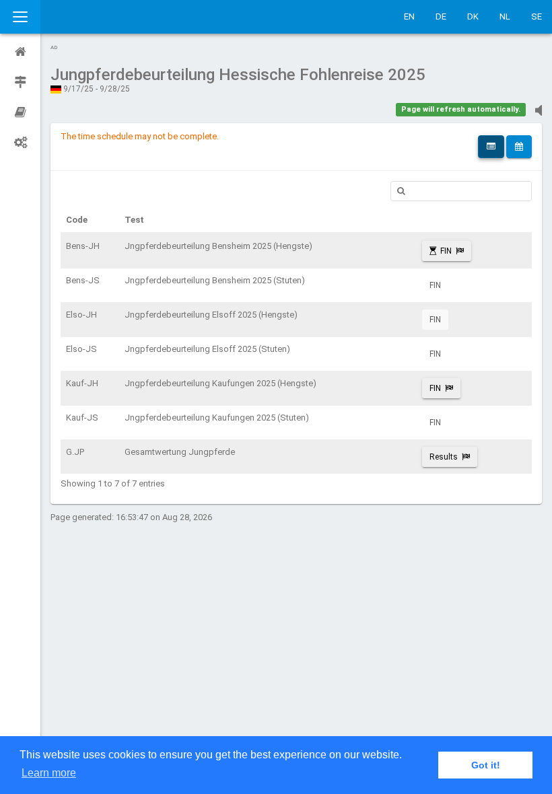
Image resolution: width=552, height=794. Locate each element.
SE (536, 16)
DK (473, 16)
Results (443, 457)
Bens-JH (83, 246)
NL (504, 16)
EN (409, 16)
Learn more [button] (49, 773)
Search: (461, 191)
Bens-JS (83, 280)
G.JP (75, 452)
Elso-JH (81, 315)
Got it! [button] (485, 765)
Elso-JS (81, 349)
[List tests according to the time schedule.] (519, 146)
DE (441, 16)
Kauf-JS (82, 417)
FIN (446, 251)
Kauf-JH (82, 383)
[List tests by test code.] (491, 146)
